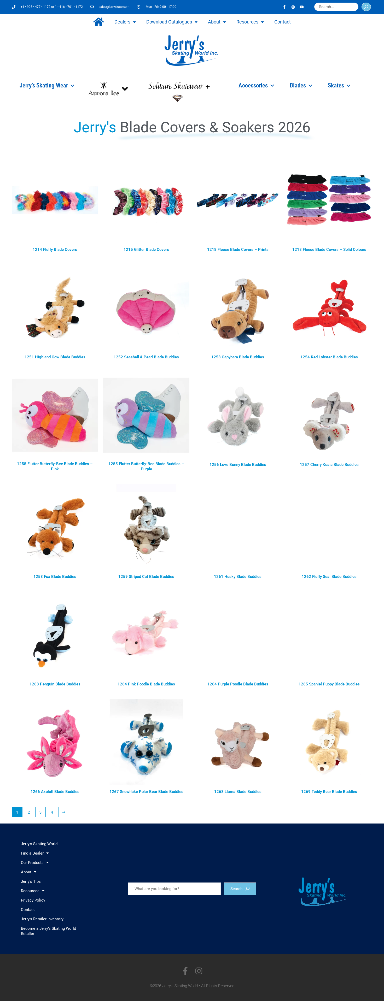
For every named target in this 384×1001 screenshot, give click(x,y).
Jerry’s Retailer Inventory (42, 919)
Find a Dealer (32, 853)
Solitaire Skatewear (176, 86)
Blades (298, 85)
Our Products (32, 862)
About (214, 22)
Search (236, 888)
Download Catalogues (169, 22)
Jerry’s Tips (31, 881)
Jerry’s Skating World (39, 844)
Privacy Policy (33, 900)
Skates (336, 85)
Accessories (253, 85)
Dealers (122, 22)
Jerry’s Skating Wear (44, 85)
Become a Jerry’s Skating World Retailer (48, 931)
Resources (247, 22)
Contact (282, 22)
